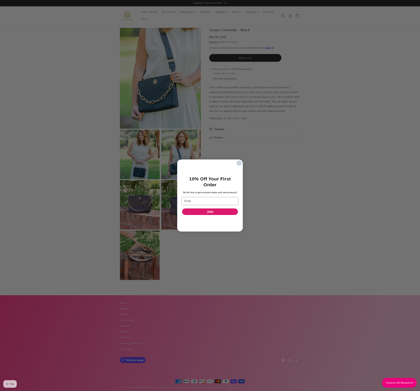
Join (210, 212)
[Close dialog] (239, 163)
